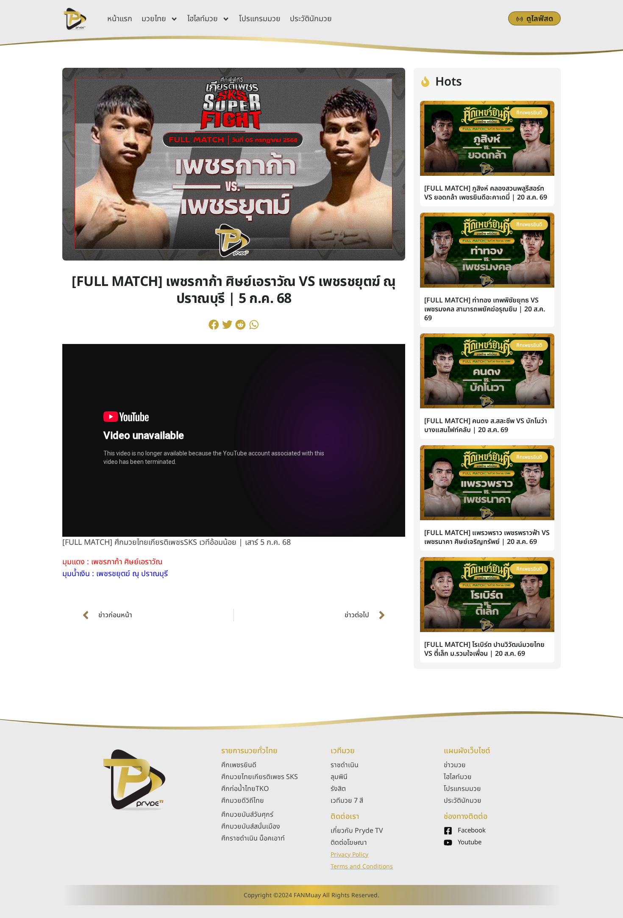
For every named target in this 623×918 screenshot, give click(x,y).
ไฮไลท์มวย (202, 19)
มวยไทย (154, 19)
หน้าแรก (119, 19)
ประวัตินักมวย (311, 19)
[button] (214, 324)
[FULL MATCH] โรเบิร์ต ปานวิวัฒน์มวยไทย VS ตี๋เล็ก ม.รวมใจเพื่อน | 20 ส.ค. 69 (484, 649)
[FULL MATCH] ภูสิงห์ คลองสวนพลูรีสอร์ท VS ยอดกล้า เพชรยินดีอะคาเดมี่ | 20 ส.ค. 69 (485, 192)
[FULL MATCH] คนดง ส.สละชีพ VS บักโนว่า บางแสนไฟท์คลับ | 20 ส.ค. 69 (485, 425)
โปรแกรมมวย (260, 19)
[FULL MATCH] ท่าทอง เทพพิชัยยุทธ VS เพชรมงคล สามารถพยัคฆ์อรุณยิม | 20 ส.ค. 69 (484, 309)
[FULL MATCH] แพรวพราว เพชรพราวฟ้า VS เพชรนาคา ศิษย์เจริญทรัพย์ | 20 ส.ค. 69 (487, 537)
